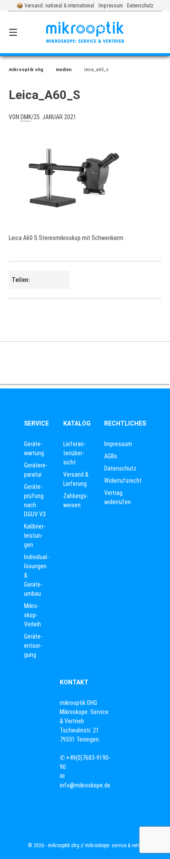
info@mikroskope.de (85, 785)
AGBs (110, 456)
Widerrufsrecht (123, 480)
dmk (25, 116)
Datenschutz (140, 6)
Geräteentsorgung (33, 645)
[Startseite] (85, 32)
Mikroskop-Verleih (32, 615)
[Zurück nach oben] (85, 363)
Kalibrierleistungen (34, 535)
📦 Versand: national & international (55, 6)
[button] (43, 280)
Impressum (111, 6)
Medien (63, 69)
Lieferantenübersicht (74, 453)
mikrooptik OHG (26, 69)
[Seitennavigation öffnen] (24, 32)
